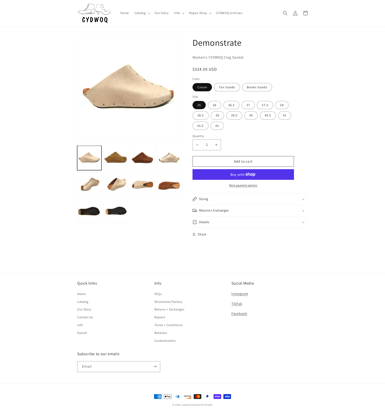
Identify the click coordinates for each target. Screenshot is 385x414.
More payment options (243, 185)
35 (199, 105)
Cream (202, 87)
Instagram (239, 293)
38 (282, 105)
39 (217, 115)
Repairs (159, 317)
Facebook (239, 313)
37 (248, 105)
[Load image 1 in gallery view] (89, 158)
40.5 (268, 115)
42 (217, 126)
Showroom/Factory (168, 302)
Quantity (198, 136)
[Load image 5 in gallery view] (89, 184)
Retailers (160, 333)
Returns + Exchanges (169, 309)
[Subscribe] (155, 366)
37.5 (265, 105)
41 (284, 115)
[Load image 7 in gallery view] (142, 184)
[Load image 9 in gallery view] (89, 211)
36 (214, 105)
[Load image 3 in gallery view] (142, 158)
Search (82, 333)
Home (81, 294)
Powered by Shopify (202, 404)
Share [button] (202, 234)
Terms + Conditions (168, 325)
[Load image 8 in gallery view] (169, 184)
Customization (165, 341)
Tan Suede (227, 87)
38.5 (200, 115)
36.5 (231, 105)
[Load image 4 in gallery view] (169, 158)
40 (251, 115)
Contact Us (85, 317)
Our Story (84, 309)
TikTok (236, 303)
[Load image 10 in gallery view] (116, 211)
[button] (142, 13)
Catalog (82, 302)
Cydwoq (186, 404)
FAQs (158, 294)
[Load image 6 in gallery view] (116, 184)
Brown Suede (257, 87)
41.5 (200, 126)
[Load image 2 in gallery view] (116, 158)
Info (80, 325)
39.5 (234, 115)
